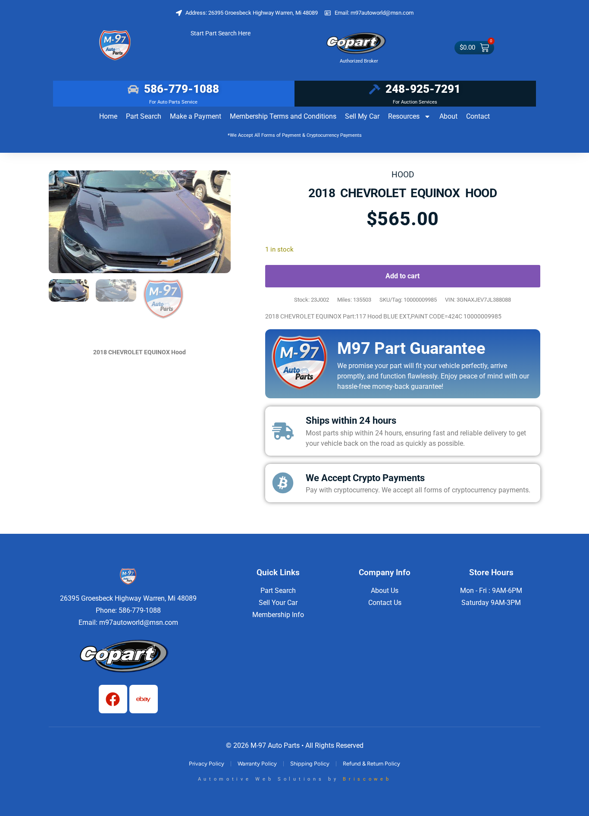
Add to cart (402, 276)
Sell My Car (362, 116)
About (448, 116)
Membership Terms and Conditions (283, 116)
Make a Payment (195, 116)
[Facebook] (113, 699)
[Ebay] (143, 699)
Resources (404, 116)
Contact (478, 116)
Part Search (143, 116)
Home (108, 116)
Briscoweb (367, 779)
